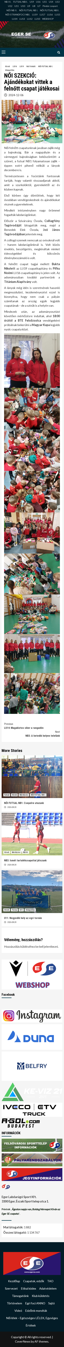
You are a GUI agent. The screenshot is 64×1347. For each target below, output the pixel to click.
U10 (23, 6)
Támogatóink (20, 1296)
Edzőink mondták (36, 1310)
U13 (57, 1)
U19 (32, 1)
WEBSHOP (48, 18)
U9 (28, 6)
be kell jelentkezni (46, 946)
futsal (6, 795)
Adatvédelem (47, 1288)
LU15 (57, 14)
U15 (45, 1)
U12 (10, 6)
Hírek (7, 66)
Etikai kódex (28, 1288)
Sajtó (51, 1303)
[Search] (59, 53)
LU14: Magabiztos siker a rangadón (23, 725)
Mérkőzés (24, 795)
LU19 (35, 14)
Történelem (14, 1303)
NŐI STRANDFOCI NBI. (17, 14)
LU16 (50, 14)
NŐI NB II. (12, 10)
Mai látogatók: (13, 1227)
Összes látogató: (15, 1232)
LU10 (37, 18)
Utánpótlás (9, 70)
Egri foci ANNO (35, 1303)
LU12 (29, 18)
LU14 (14, 18)
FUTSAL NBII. (20, 1)
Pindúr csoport (50, 6)
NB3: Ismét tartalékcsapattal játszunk (25, 860)
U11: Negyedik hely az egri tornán (23, 918)
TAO (50, 1281)
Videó (18, 1310)
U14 (51, 1)
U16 (38, 1)
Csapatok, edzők (33, 1281)
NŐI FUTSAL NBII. (49, 10)
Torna (14, 910)
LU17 (42, 14)
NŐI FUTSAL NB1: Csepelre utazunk (24, 803)
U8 (33, 6)
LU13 (22, 18)
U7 (38, 6)
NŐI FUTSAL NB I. (28, 10)
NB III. (8, 1)
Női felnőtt (30, 66)
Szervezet (11, 1288)
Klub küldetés (40, 1296)
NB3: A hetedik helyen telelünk (42, 733)
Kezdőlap (14, 1281)
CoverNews (22, 1341)
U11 (16, 6)
